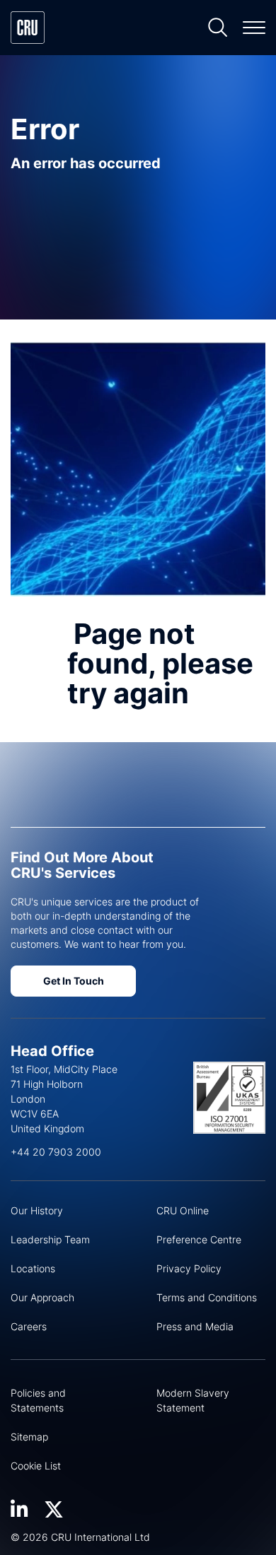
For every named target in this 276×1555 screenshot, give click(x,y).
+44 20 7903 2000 (56, 1152)
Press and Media (195, 1326)
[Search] (218, 27)
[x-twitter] (54, 1510)
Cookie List (36, 1466)
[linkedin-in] (19, 1510)
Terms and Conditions (206, 1297)
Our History (37, 1210)
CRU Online (182, 1210)
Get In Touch (73, 981)
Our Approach (42, 1297)
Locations (33, 1268)
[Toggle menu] (254, 27)
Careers (29, 1326)
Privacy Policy (189, 1268)
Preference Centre (198, 1239)
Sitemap (29, 1437)
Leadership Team (50, 1239)
